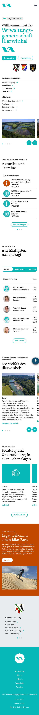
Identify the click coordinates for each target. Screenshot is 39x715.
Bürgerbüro (9, 58)
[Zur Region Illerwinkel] (18, 128)
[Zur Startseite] (7, 5)
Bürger (19, 675)
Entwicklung (26, 58)
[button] (35, 5)
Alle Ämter (19, 341)
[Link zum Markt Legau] (33, 68)
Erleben (20, 679)
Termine (19, 687)
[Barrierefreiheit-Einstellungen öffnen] (35, 361)
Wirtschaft (19, 683)
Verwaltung (19, 671)
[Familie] (16, 474)
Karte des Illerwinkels (10, 423)
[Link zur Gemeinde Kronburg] (16, 68)
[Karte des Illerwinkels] (18, 384)
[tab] (19, 269)
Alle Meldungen (19, 224)
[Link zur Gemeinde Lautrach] (25, 68)
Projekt (7, 560)
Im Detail (5, 505)
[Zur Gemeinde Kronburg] (19, 609)
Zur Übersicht (19, 515)
